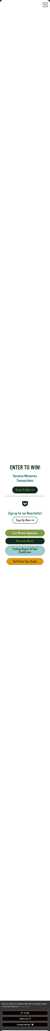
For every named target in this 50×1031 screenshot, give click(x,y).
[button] (45, 5)
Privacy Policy (24, 1006)
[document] (25, 515)
